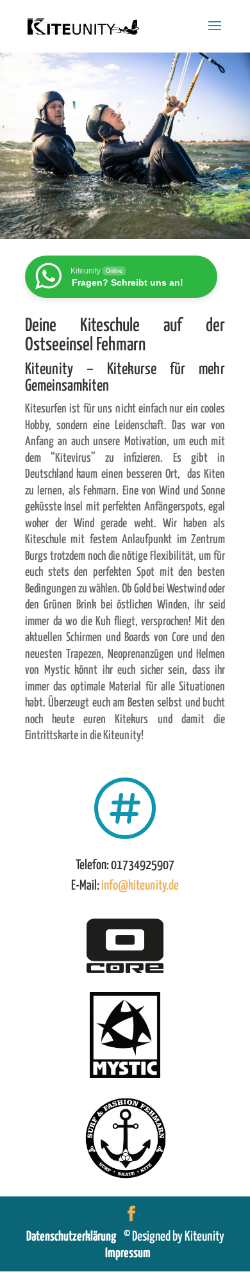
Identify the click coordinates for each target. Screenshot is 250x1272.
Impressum (128, 1253)
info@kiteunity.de (140, 885)
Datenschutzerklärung (75, 1236)
